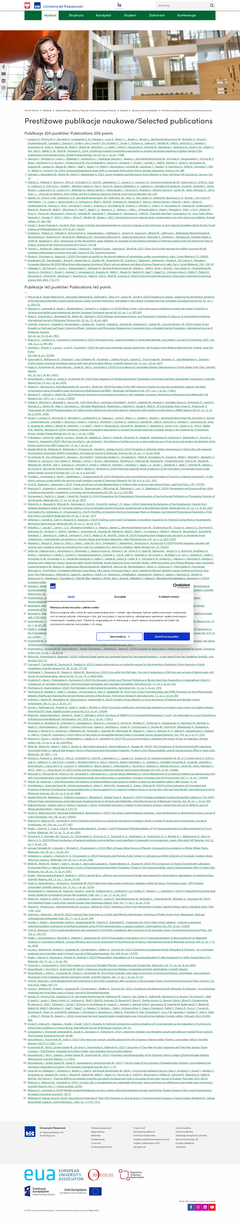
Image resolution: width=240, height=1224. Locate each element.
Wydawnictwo (98, 1139)
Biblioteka (96, 1135)
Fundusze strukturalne (144, 1135)
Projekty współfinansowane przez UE (151, 1139)
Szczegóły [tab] (120, 596)
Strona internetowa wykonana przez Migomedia (77, 1210)
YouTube (212, 1207)
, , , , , (72, 367)
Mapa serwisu (97, 1131)
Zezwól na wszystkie (166, 636)
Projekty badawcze (185, 1143)
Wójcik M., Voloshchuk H (42, 656)
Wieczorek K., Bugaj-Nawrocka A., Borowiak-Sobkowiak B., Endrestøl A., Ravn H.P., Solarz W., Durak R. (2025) (121, 300)
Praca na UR (139, 1127)
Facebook (191, 1207)
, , (50, 914)
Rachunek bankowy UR (187, 1139)
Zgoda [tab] (71, 596)
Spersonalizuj (118, 636)
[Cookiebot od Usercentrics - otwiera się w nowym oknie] (175, 585)
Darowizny (181, 1146)
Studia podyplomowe (101, 1146)
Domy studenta (183, 1127)
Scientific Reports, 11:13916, (59, 1059)
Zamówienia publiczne (144, 1131)
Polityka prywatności (101, 1127)
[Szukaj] (212, 5)
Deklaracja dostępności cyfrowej (191, 1135)
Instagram (198, 1207)
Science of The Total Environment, (97, 252)
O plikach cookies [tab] (169, 596)
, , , (62, 339)
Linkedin (205, 1207)
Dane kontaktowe (184, 1131)
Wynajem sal (139, 1146)
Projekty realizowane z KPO (146, 1143)
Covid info (96, 1143)
